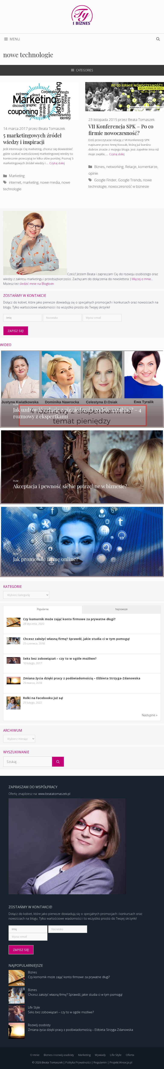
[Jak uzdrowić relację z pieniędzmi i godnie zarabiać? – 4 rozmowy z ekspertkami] (82, 425)
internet (15, 182)
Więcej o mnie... (142, 279)
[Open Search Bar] (158, 39)
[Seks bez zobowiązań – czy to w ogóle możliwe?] (13, 663)
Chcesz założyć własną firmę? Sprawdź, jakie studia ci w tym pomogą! (76, 639)
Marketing (17, 175)
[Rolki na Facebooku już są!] (13, 709)
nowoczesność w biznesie (128, 186)
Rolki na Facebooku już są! (43, 698)
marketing (30, 182)
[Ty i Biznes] (82, 14)
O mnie (35, 1055)
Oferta (130, 1055)
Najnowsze (121, 609)
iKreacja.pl (125, 1062)
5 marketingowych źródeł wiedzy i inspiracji (32, 138)
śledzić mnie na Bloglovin (36, 284)
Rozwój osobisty (39, 1025)
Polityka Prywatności (78, 1062)
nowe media (50, 182)
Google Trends (129, 179)
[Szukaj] (58, 762)
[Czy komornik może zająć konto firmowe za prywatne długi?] (13, 626)
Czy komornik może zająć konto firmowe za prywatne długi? (69, 619)
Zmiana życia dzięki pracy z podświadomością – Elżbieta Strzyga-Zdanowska (81, 678)
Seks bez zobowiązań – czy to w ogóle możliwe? (60, 658)
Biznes (32, 972)
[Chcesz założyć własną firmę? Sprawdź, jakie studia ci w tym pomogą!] (13, 643)
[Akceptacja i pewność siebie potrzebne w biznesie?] (82, 502)
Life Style (34, 1007)
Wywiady (100, 1055)
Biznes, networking (108, 166)
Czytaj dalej (57, 163)
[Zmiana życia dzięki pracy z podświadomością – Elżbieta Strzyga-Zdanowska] (13, 683)
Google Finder (105, 179)
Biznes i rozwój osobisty (59, 1055)
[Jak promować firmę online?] (82, 575)
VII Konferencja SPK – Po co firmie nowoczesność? (120, 129)
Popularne (43, 609)
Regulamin (100, 1062)
